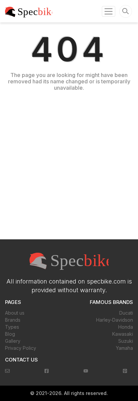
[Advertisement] (69, 164)
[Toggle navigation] (108, 11)
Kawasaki (122, 334)
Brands (12, 320)
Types (12, 327)
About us (14, 313)
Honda (125, 327)
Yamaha (124, 348)
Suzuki (125, 341)
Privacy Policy (20, 348)
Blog (10, 334)
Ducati (126, 313)
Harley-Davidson (114, 320)
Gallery (12, 341)
